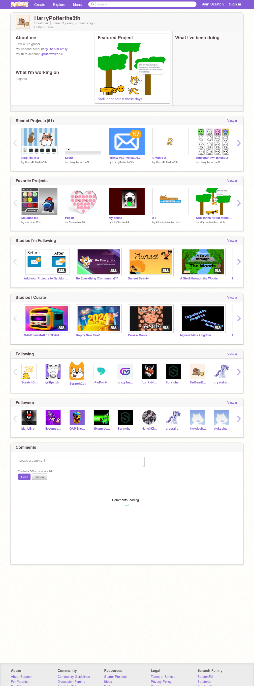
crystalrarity (222, 382)
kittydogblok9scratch (168, 222)
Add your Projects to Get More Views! (46, 278)
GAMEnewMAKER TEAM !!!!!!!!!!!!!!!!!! (46, 335)
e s (154, 218)
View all (232, 120)
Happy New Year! (88, 335)
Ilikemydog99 (102, 428)
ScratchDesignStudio (29, 382)
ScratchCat (77, 383)
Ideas (77, 4)
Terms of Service (163, 676)
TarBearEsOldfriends (198, 382)
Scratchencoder (174, 382)
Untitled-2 (159, 158)
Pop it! (69, 218)
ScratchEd (205, 676)
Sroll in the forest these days (120, 98)
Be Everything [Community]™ (97, 278)
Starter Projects (115, 676)
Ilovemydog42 (53, 428)
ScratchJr (204, 681)
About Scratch (21, 676)
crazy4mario (126, 382)
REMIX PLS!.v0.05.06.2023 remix (127, 158)
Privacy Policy (161, 681)
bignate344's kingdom (195, 335)
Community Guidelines (74, 676)
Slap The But (30, 158)
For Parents (19, 681)
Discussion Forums (71, 681)
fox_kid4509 (150, 382)
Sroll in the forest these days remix (214, 218)
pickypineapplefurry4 (222, 428)
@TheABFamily (56, 48)
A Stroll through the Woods (199, 278)
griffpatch (52, 382)
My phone (115, 218)
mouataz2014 (33, 222)
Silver (69, 158)
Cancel (40, 477)
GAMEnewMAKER (77, 428)
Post (24, 477)
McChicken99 (120, 222)
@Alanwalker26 (52, 53)
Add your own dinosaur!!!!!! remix (214, 158)
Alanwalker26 (77, 222)
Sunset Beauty (138, 278)
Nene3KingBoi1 (150, 428)
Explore (59, 4)
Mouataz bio (29, 218)
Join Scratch (213, 4)
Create (39, 4)
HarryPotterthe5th (36, 162)
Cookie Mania (137, 335)
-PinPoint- (100, 382)
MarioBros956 (29, 428)
